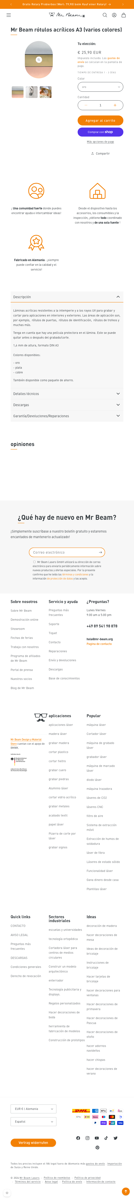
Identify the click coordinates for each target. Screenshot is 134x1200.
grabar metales (59, 806)
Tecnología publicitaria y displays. (65, 991)
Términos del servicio (28, 1181)
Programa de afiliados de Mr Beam (25, 658)
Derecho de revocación (26, 976)
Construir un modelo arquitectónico (62, 968)
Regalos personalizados (64, 1003)
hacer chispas (96, 1060)
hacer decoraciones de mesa (102, 937)
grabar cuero (57, 770)
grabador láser (97, 757)
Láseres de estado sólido (103, 862)
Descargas (56, 669)
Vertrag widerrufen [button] (33, 1142)
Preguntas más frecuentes (59, 612)
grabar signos (58, 847)
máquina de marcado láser (101, 768)
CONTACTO (18, 926)
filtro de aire (95, 816)
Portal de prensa (22, 670)
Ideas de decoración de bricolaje (102, 950)
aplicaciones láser (61, 725)
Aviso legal (51, 1181)
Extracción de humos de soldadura (103, 841)
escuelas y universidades (65, 930)
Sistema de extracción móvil (102, 827)
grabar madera (59, 743)
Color (81, 78)
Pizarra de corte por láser (62, 835)
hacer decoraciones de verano (102, 1071)
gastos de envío (95, 1163)
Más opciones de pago (100, 141)
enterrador (56, 980)
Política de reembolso (57, 1177)
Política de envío (72, 1181)
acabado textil (58, 815)
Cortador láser (96, 734)
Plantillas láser (97, 889)
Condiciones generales (26, 967)
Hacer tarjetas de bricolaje (98, 978)
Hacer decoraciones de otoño (102, 1034)
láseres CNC (95, 807)
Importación (114, 1163)
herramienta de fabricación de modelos (64, 1028)
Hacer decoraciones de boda (64, 1014)
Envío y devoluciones (62, 660)
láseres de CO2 (97, 798)
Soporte (54, 624)
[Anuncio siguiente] (123, 4)
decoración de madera (102, 926)
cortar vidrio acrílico (62, 797)
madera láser (58, 734)
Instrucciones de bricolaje (98, 964)
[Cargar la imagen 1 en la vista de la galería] (18, 92)
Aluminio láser (58, 788)
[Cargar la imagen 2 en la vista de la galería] (32, 92)
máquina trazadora (99, 789)
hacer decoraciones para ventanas (103, 992)
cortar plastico (58, 752)
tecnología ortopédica (63, 939)
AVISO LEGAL (19, 935)
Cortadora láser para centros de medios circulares (63, 952)
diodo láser (94, 780)
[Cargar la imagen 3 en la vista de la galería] (46, 92)
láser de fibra (96, 852)
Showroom (18, 629)
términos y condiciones (75, 574)
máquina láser (96, 725)
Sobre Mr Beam (21, 610)
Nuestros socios (21, 679)
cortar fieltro (57, 761)
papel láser (56, 824)
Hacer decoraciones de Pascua (102, 1020)
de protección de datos (60, 578)
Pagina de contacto (99, 643)
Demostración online (24, 619)
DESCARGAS (19, 958)
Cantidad (83, 97)
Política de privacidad (88, 1177)
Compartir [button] (103, 153)
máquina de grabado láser (100, 745)
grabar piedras (59, 779)
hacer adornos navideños (96, 1048)
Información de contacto (101, 1181)
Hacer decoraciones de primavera (102, 1006)
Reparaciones (58, 651)
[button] (8, 15)
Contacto (55, 642)
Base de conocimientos (64, 678)
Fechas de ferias (22, 638)
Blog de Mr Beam (22, 688)
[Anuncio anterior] (11, 4)
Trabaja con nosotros (25, 647)
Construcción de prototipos (67, 1040)
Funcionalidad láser (100, 871)
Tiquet (53, 633)
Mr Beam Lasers (30, 1177)
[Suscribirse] (100, 552)
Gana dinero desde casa (103, 880)
